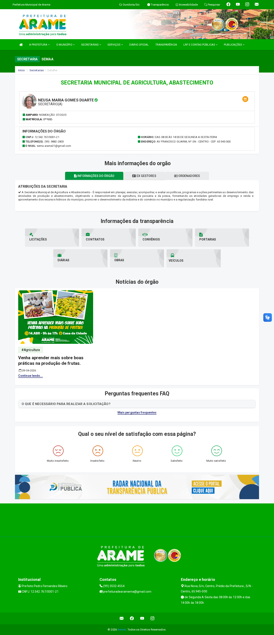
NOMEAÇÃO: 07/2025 (52, 114)
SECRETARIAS (90, 44)
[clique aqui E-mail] (121, 618)
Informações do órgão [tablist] (95, 176)
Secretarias (37, 70)
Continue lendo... (30, 375)
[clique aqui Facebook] (132, 618)
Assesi (122, 629)
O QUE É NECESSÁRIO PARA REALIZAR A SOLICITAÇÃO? (66, 404)
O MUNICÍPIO (64, 44)
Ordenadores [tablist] (189, 176)
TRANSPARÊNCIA (166, 44)
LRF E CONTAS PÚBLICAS (199, 44)
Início (21, 70)
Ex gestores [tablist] (146, 176)
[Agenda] (245, 99)
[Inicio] (21, 44)
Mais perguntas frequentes (137, 412)
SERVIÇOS (114, 44)
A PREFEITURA (38, 44)
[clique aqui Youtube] (142, 618)
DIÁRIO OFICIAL (139, 44)
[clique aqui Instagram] (152, 618)
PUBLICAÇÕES (233, 44)
